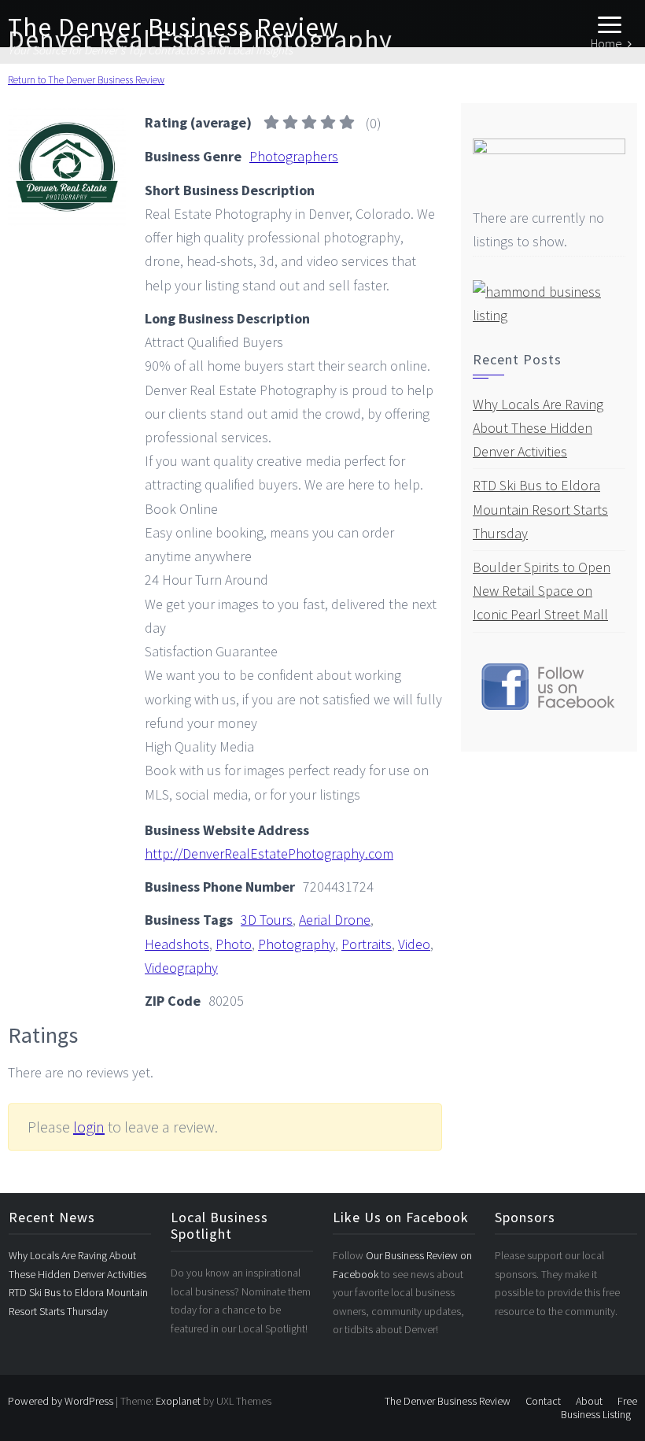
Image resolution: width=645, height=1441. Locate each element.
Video (414, 944)
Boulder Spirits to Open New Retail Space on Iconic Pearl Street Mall (541, 590)
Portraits (366, 944)
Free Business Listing (599, 1407)
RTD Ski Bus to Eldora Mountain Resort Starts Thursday (540, 508)
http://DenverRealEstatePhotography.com (269, 853)
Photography (296, 944)
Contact (543, 1401)
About (589, 1401)
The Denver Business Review (173, 27)
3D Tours (267, 920)
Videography (181, 968)
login (89, 1126)
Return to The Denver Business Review (86, 80)
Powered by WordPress (60, 1401)
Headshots (177, 944)
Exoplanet (178, 1401)
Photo (234, 944)
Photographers (293, 156)
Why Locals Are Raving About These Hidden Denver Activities (538, 427)
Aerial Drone (334, 920)
